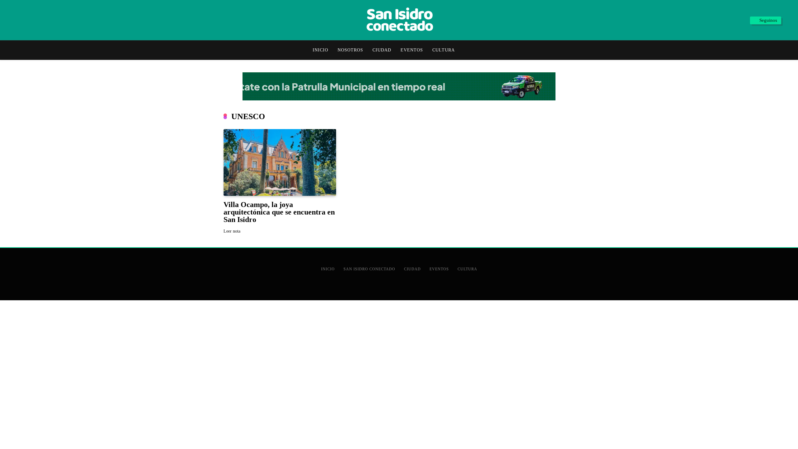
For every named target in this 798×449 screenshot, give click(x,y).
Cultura (443, 50)
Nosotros (350, 50)
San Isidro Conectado (369, 269)
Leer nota (232, 231)
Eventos (412, 50)
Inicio (320, 50)
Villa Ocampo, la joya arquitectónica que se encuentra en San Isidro (279, 212)
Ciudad (382, 50)
